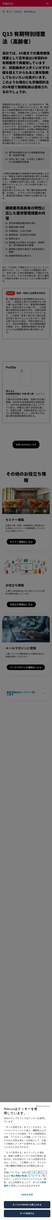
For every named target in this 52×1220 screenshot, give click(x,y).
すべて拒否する (27, 1213)
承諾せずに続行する (43, 1106)
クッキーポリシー (38, 1172)
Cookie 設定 (27, 1194)
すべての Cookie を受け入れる (27, 1205)
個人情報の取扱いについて (24, 1175)
